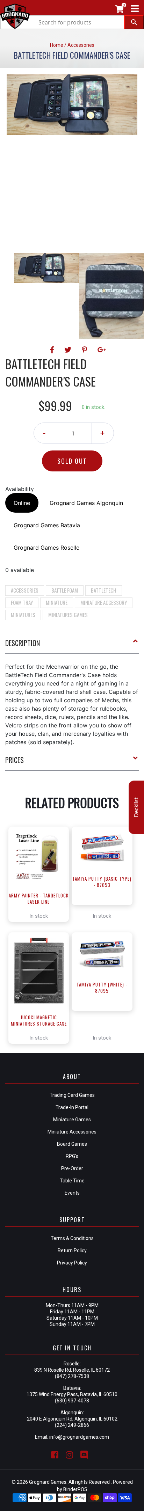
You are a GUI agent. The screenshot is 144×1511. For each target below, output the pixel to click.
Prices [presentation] (14, 760)
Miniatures (23, 614)
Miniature (56, 602)
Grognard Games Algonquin (86, 502)
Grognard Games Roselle (46, 547)
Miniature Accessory (103, 602)
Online (22, 502)
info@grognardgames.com (79, 1437)
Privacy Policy (72, 1263)
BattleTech (103, 590)
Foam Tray (22, 602)
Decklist (136, 807)
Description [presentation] (22, 643)
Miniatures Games (68, 614)
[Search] (134, 22)
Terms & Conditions (72, 1238)
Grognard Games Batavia (47, 525)
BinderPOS (75, 1489)
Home (56, 45)
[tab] (72, 646)
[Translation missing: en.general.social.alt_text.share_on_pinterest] (85, 350)
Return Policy (72, 1250)
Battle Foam (64, 590)
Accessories (24, 590)
